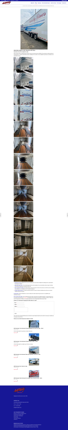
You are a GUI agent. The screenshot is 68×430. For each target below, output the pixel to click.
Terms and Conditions (17, 418)
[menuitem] (8, 0)
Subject (15, 306)
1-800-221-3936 (64, 0)
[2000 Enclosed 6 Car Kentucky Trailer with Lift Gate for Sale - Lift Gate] (34, 241)
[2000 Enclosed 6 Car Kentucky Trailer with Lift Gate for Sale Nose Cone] (34, 80)
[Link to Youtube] (5, 0)
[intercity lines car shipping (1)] (6, 3)
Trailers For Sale (8, 0)
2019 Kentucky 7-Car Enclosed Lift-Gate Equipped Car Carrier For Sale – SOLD (28, 328)
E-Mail (15, 304)
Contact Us (15, 419)
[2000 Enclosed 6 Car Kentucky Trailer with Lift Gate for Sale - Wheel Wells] (34, 209)
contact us (25, 297)
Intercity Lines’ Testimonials (18, 415)
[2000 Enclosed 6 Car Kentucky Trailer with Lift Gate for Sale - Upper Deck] (34, 273)
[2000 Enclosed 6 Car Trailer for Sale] (34, 361)
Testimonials (16, 0)
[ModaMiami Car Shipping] (67, 215)
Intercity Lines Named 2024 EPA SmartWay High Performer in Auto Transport (26, 425)
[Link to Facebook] (4, 0)
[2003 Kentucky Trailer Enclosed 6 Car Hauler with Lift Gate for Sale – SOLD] (34, 373)
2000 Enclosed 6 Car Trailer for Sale (20, 366)
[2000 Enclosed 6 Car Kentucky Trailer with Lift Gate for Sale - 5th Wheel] (34, 144)
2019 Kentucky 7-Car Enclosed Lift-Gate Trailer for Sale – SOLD (26, 341)
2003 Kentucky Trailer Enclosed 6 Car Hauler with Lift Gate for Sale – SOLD (28, 378)
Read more (15, 332)
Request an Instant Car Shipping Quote (20, 413)
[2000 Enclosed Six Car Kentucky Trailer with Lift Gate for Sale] (34, 112)
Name (15, 302)
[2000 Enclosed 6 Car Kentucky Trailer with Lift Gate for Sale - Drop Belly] (34, 177)
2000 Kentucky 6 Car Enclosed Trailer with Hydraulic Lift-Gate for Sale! (27, 354)
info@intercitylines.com (17, 407)
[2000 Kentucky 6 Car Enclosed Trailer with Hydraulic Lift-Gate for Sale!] (34, 350)
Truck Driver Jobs (12, 0)
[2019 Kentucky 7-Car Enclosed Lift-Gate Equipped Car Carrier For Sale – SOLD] (34, 324)
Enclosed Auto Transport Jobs (18, 414)
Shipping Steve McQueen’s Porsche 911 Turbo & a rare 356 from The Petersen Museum (27, 424)
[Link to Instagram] (2, 0)
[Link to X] (1, 0)
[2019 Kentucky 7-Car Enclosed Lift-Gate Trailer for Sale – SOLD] (34, 337)
